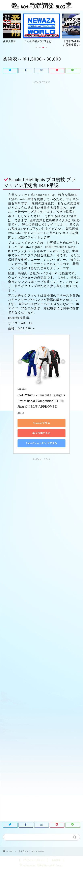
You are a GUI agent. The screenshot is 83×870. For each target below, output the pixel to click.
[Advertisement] (41, 126)
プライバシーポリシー (34, 860)
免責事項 (56, 860)
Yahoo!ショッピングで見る (41, 443)
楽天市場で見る (41, 433)
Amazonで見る (41, 423)
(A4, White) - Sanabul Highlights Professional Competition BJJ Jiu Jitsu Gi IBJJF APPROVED (42, 400)
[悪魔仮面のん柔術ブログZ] (41, 7)
